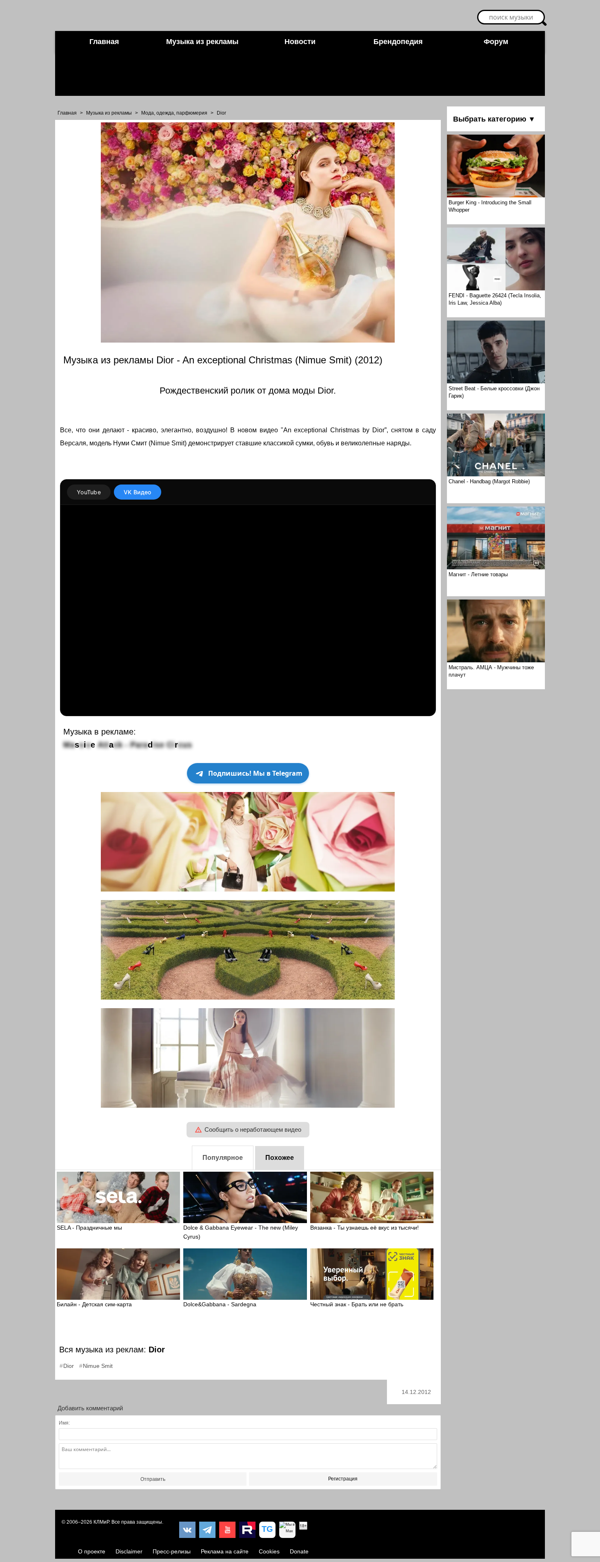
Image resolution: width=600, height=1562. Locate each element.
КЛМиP (101, 1522)
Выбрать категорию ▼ (494, 119)
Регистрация (343, 1479)
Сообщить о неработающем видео (252, 1129)
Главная (104, 42)
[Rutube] (247, 1530)
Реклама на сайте (225, 1551)
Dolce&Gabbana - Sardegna (219, 1304)
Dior (221, 113)
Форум (496, 42)
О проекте (91, 1551)
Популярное (222, 1157)
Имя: (64, 1423)
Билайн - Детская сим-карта (94, 1304)
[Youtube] (227, 1530)
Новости (300, 42)
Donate (299, 1551)
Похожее (279, 1157)
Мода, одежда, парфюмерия (174, 113)
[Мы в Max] (287, 1530)
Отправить (152, 1479)
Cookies (269, 1551)
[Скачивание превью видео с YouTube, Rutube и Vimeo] (267, 1530)
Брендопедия (398, 42)
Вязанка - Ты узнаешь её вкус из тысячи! (364, 1227)
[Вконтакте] (187, 1530)
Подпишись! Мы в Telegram (255, 773)
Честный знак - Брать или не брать (356, 1304)
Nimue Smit (98, 1366)
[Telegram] (207, 1530)
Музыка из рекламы (202, 42)
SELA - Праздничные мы (89, 1227)
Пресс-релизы (172, 1551)
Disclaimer (129, 1551)
